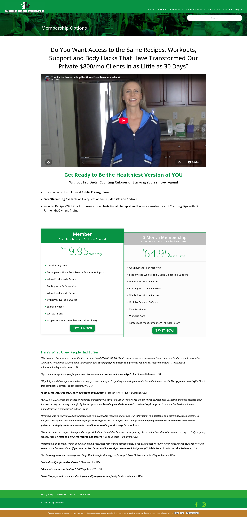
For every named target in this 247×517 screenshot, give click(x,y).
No (182, 513)
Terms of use (84, 494)
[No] (243, 513)
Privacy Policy (47, 494)
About (160, 9)
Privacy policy (192, 513)
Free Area (175, 9)
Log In (238, 9)
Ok (176, 513)
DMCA (72, 494)
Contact (227, 9)
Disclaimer (61, 494)
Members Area (194, 9)
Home (151, 9)
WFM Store (214, 9)
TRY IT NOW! (82, 328)
